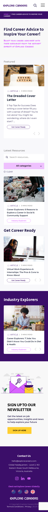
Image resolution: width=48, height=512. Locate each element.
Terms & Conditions (15, 506)
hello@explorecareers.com (24, 461)
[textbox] (24, 166)
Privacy (28, 506)
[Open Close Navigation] (43, 5)
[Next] (39, 133)
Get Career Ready (18, 127)
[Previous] (34, 133)
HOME (6, 14)
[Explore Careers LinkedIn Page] (24, 479)
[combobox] (24, 166)
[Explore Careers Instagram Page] (18, 479)
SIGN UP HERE (19, 430)
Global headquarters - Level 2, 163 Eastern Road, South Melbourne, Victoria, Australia (24, 468)
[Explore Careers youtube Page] (30, 479)
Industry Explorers (18, 221)
